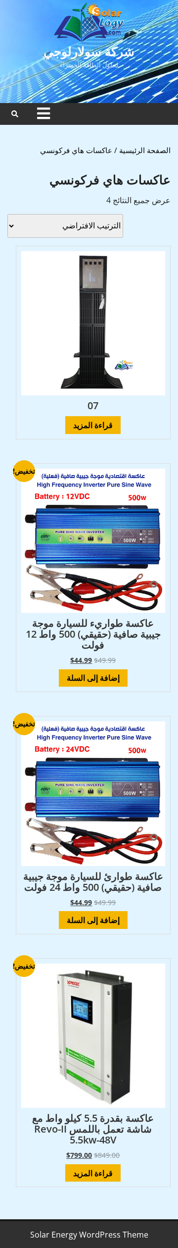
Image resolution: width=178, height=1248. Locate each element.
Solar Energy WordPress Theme (89, 1234)
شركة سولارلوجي (89, 51)
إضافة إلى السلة (93, 677)
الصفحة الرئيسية (145, 150)
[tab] (43, 113)
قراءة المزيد (93, 425)
